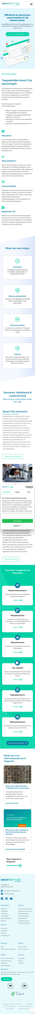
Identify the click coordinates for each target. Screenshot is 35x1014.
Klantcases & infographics (8, 949)
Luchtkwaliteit (5, 916)
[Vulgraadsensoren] (17, 690)
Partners (20, 960)
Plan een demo (22, 946)
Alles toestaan (17, 521)
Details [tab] (17, 492)
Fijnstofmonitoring (23, 913)
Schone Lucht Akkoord (7, 958)
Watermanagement (6, 918)
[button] (4, 473)
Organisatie (21, 958)
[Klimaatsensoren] (17, 610)
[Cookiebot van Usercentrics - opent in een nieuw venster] (25, 487)
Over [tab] (28, 492)
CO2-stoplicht (17, 668)
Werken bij (21, 963)
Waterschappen (5, 935)
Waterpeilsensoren (17, 722)
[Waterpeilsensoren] (17, 717)
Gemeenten (4, 928)
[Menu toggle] (31, 4)
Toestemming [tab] (6, 492)
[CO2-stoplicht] (17, 663)
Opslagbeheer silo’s (23, 921)
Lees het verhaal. (12, 803)
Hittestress (4, 909)
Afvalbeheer (4, 913)
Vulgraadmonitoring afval (25, 909)
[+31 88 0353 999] (2, 894)
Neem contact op (23, 949)
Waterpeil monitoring (24, 923)
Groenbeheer (4, 911)
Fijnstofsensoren (17, 642)
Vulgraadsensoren (17, 695)
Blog (2, 946)
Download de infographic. (15, 849)
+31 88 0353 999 (9, 894)
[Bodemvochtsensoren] (17, 585)
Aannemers (4, 930)
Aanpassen (16, 525)
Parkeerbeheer (22, 918)
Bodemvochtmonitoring (24, 911)
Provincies (3, 933)
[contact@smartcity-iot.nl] (2, 891)
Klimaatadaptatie (5, 965)
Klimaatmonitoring (23, 916)
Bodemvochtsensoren (17, 590)
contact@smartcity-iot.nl (11, 891)
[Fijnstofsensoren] (17, 637)
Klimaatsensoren (17, 615)
